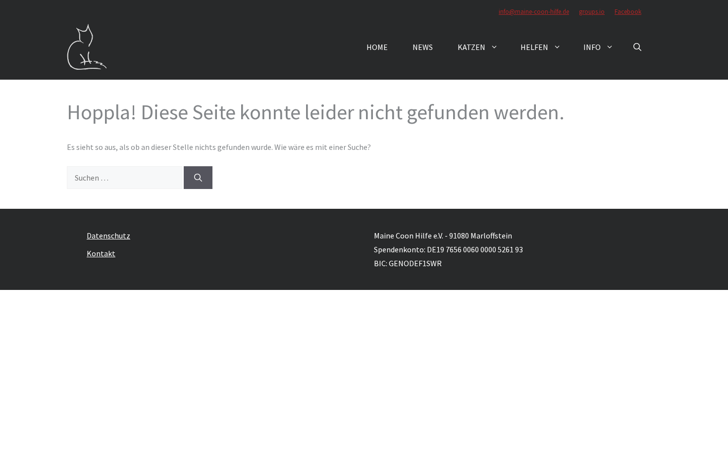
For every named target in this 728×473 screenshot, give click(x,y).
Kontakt (101, 253)
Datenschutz (108, 235)
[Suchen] (198, 177)
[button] (637, 47)
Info (592, 47)
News (423, 47)
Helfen (534, 47)
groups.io (592, 11)
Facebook (628, 11)
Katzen (471, 47)
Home (377, 47)
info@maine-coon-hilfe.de (534, 11)
